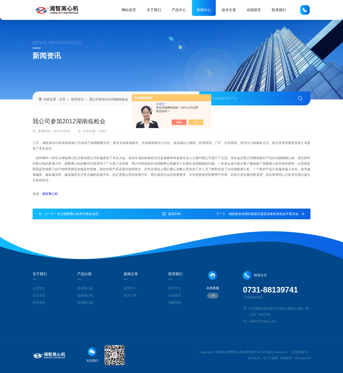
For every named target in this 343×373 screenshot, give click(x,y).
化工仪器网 (270, 358)
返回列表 (174, 214)
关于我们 (154, 10)
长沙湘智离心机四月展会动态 (77, 214)
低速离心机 (85, 295)
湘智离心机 (50, 193)
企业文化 (39, 295)
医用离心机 (85, 302)
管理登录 (286, 358)
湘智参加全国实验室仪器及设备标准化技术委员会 (264, 214)
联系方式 (174, 288)
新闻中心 (204, 10)
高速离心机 (85, 288)
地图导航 (174, 302)
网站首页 (129, 10)
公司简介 (39, 288)
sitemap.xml (302, 358)
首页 (62, 99)
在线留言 (254, 10)
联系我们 (279, 10)
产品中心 (179, 10)
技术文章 (229, 10)
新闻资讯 (77, 99)
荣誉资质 (39, 302)
